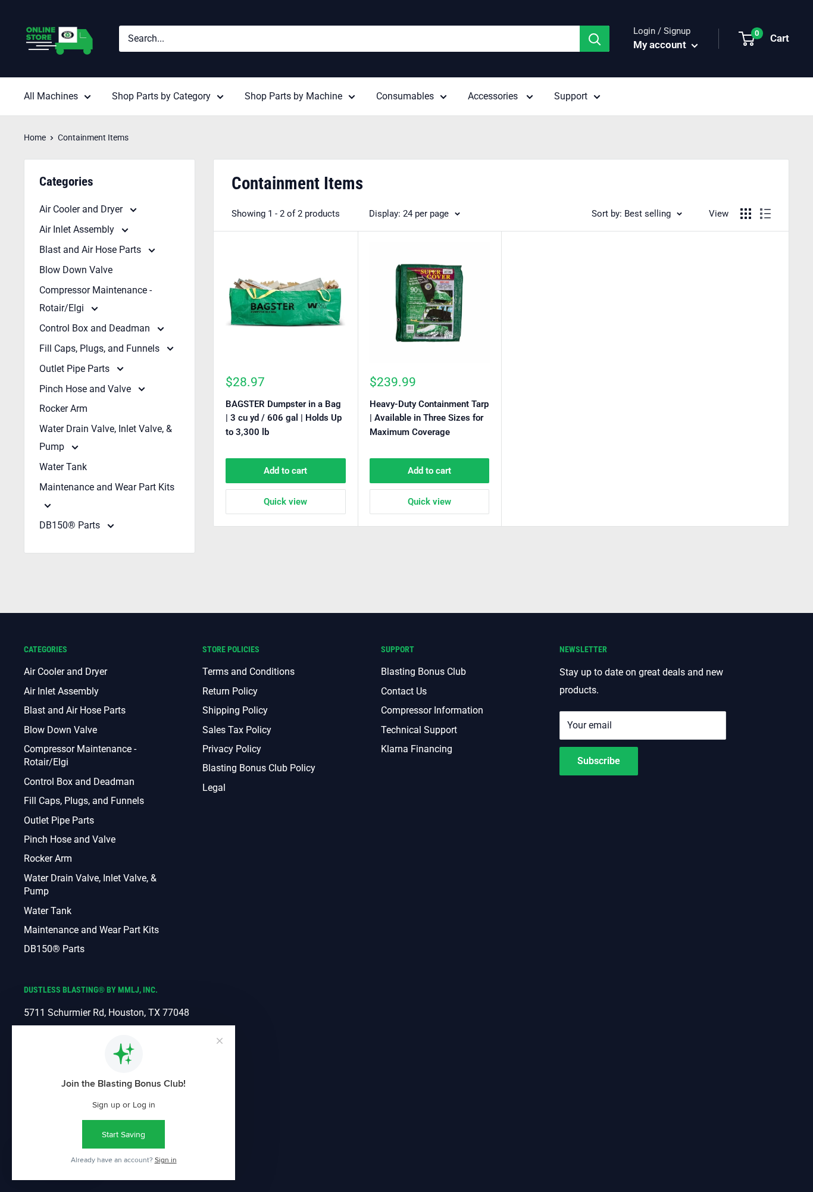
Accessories (494, 96)
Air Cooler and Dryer (82, 209)
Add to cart (285, 470)
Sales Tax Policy (236, 730)
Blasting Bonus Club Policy (258, 768)
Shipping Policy (235, 710)
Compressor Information (432, 710)
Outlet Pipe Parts (75, 368)
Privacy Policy (231, 749)
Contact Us (404, 691)
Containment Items (93, 137)
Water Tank (63, 467)
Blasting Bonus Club (423, 671)
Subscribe (598, 760)
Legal (214, 787)
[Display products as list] (765, 213)
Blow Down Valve (75, 270)
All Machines (51, 96)
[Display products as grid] (745, 213)
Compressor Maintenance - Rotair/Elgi (95, 299)
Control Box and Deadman (95, 328)
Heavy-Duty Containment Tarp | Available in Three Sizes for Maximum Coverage (429, 418)
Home (35, 137)
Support (570, 96)
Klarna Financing (416, 749)
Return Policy (230, 691)
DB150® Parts (70, 525)
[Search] (594, 39)
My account (661, 45)
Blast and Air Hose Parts (91, 249)
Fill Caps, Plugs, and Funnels (100, 348)
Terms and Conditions (248, 671)
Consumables (405, 96)
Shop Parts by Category (161, 96)
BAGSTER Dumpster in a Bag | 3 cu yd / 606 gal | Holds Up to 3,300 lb (284, 418)
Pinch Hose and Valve (86, 389)
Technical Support (419, 730)
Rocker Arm (63, 408)
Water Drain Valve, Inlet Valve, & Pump (105, 437)
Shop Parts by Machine (293, 96)
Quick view (285, 501)
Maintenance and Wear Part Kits (106, 487)
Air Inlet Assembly (78, 229)
